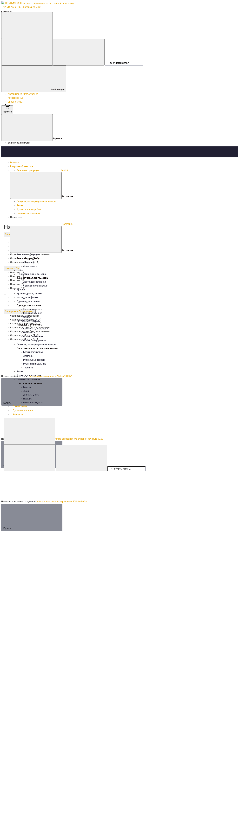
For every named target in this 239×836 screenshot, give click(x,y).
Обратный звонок (31, 7)
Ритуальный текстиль (28, 321)
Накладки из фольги (28, 297)
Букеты (27, 387)
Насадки (27, 398)
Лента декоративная (34, 282)
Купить (7, 528)
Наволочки (29, 332)
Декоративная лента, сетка (31, 274)
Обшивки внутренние (34, 340)
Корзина (7, 111)
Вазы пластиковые (33, 352)
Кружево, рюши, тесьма (29, 293)
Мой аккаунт (58, 89)
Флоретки (28, 262)
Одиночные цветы (33, 402)
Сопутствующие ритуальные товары (36, 344)
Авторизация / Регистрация (23, 94)
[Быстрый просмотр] (89, 517)
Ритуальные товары (34, 360)
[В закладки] (81, 482)
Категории (67, 224)
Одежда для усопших (28, 301)
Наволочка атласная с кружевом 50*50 (58, 501)
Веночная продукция (28, 254)
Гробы (20, 270)
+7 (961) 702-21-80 (11, 7)
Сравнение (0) (15, 101)
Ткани (20, 371)
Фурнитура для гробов (29, 375)
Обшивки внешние (33, 336)
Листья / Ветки (31, 394)
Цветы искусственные (28, 379)
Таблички (28, 367)
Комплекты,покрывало (35, 328)
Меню (64, 170)
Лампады (28, 356)
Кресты (21, 289)
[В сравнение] (27, 482)
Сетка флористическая (35, 285)
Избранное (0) (15, 98)
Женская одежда (32, 309)
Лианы (26, 391)
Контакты (18, 414)
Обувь (26, 317)
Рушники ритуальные (34, 363)
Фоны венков (30, 266)
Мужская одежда (32, 313)
